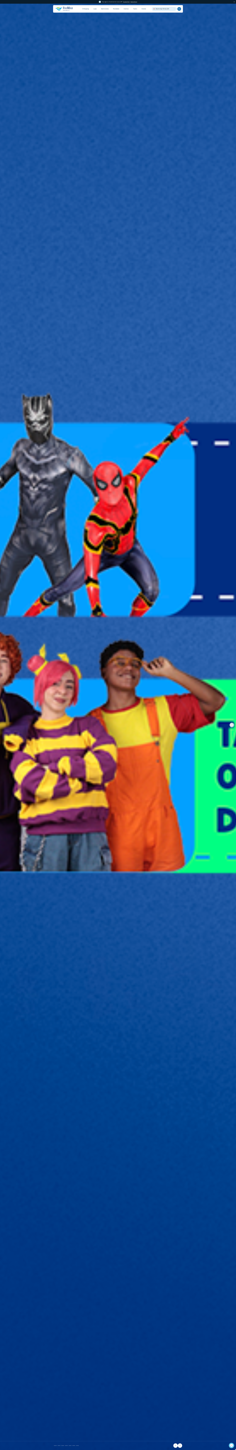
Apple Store (134, 1)
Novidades (116, 9)
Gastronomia (105, 9)
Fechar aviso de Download (234, 2)
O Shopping (85, 9)
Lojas (95, 9)
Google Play (126, 1)
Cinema (144, 9)
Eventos (126, 9)
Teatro (135, 9)
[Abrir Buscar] (179, 9)
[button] (55, 1445)
